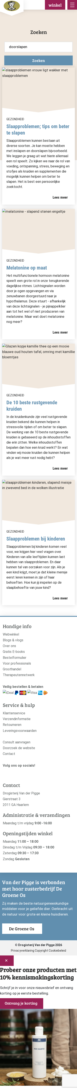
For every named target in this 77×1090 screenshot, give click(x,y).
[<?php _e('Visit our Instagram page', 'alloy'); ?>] (5, 772)
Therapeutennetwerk (19, 675)
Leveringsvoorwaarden (20, 731)
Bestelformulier (14, 658)
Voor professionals (17, 663)
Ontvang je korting (21, 1003)
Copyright (41, 950)
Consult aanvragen (16, 742)
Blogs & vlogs (13, 640)
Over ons (9, 646)
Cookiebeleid (57, 950)
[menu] (72, 5)
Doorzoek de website (19, 748)
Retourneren (12, 725)
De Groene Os (21, 929)
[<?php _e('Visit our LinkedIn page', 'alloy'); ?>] (24, 772)
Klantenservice (14, 713)
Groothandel (12, 669)
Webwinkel (11, 634)
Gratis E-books (14, 652)
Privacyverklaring (22, 950)
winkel (55, 5)
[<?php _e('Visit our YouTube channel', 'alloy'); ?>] (18, 772)
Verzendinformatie (17, 719)
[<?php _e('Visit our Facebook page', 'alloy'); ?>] (11, 772)
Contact (9, 754)
